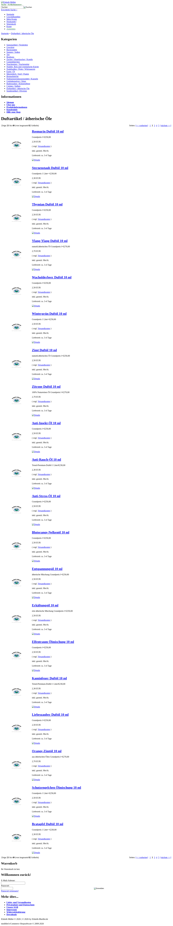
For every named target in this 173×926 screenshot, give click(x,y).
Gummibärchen (13, 62)
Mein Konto (11, 19)
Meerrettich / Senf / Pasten (17, 74)
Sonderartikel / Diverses (16, 91)
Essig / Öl (10, 71)
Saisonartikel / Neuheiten (17, 45)
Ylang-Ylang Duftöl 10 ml (50, 241)
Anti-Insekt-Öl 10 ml (46, 423)
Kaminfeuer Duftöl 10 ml (49, 678)
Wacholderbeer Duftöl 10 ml (51, 277)
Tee (8, 54)
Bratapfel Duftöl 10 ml (47, 824)
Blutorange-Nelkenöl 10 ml (50, 532)
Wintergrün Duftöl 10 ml (49, 313)
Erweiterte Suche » (9, 10)
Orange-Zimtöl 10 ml (46, 751)
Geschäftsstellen (13, 17)
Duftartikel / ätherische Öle (22, 33)
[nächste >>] (165, 125)
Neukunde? (11, 21)
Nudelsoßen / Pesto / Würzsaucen (20, 69)
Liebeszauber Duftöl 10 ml (50, 714)
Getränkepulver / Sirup (16, 81)
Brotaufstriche (12, 76)
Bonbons (10, 57)
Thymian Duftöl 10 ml (47, 204)
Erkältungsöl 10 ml (45, 605)
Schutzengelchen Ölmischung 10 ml (56, 787)
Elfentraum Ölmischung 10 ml (53, 641)
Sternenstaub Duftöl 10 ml (50, 168)
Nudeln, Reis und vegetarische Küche (22, 67)
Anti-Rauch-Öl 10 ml (46, 459)
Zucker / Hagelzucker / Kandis (19, 59)
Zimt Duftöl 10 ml (44, 350)
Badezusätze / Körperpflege (18, 84)
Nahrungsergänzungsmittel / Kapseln (22, 79)
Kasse (9, 26)
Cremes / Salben (13, 86)
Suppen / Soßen (13, 52)
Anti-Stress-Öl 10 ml (46, 496)
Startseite (10, 14)
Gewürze (10, 47)
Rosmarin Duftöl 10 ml (48, 131)
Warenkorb (11, 24)
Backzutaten (11, 50)
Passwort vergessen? (10, 891)
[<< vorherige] (142, 125)
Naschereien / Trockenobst (17, 64)
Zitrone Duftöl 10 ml (46, 386)
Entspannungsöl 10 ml (47, 569)
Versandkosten (44, 146)
